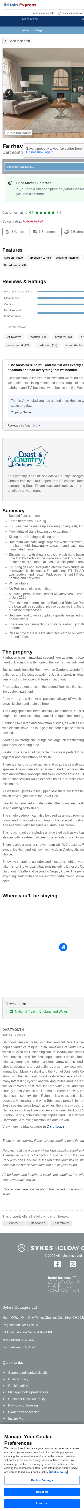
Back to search (19, 41)
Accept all (42, 1503)
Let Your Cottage (32, 30)
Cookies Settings (42, 1480)
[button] (9, 93)
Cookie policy (58, 1472)
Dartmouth (55, 1126)
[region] (42, 1467)
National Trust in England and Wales (41, 1011)
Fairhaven (16, 146)
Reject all (42, 1491)
